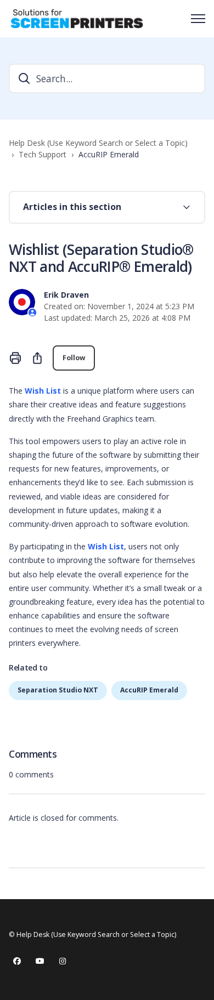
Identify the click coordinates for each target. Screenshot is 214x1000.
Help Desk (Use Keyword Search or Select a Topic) (98, 143)
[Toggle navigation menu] (198, 18)
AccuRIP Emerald (108, 154)
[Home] (77, 19)
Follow (74, 357)
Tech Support (42, 154)
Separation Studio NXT (58, 690)
